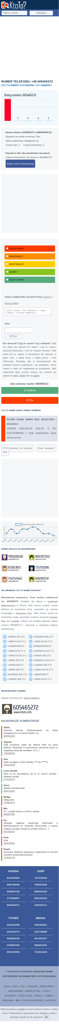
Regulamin (46, 986)
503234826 (9, 843)
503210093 (13, 952)
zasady (47, 297)
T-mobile (14, 621)
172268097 (13, 898)
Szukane (32, 986)
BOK (18, 1000)
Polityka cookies (33, 1000)
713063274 (9, 802)
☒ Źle (29, 400)
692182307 (9, 831)
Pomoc (49, 996)
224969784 (13, 945)
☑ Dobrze (30, 390)
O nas (46, 991)
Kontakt (51, 1000)
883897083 (9, 814)
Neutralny (16, 264)
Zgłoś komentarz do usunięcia (17, 448)
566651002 (40, 945)
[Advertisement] (29, 47)
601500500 (13, 878)
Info (15, 986)
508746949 (13, 884)
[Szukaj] (15, 12)
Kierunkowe (15, 991)
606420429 (40, 891)
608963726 (13, 891)
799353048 (40, 884)
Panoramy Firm (24, 613)
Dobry (13, 272)
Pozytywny (16, 280)
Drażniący (16, 256)
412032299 (13, 925)
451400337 (40, 938)
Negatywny (16, 248)
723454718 (9, 857)
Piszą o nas (25, 996)
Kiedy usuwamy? (46, 448)
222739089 (40, 931)
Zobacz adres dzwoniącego (20, 163)
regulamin (11, 303)
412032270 (13, 931)
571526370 (9, 779)
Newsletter (33, 991)
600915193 (9, 736)
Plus (3, 621)
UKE (15, 375)
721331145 (41, 952)
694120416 (40, 898)
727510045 (40, 878)
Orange (53, 617)
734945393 (9, 753)
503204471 (13, 905)
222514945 (9, 765)
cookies (21, 1009)
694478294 (9, 791)
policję (36, 375)
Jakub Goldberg (32, 698)
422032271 (40, 905)
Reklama (8, 1000)
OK (46, 1017)
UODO (22, 375)
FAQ (5, 452)
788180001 (40, 925)
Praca (38, 996)
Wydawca (10, 996)
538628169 (13, 938)
